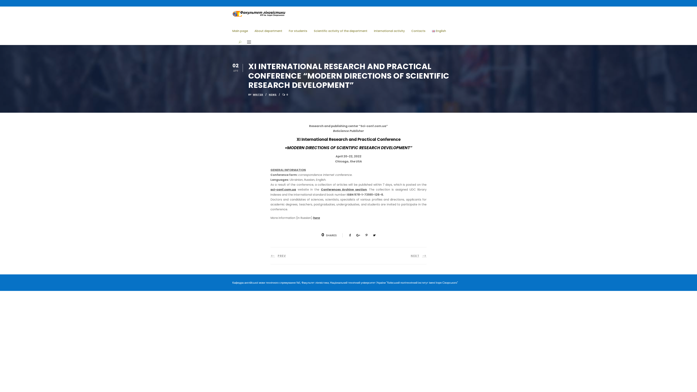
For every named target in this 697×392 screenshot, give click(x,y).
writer (258, 94)
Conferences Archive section (344, 189)
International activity (389, 31)
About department (268, 31)
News (273, 94)
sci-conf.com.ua (283, 189)
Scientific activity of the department (340, 31)
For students (298, 31)
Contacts (418, 31)
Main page (240, 31)
